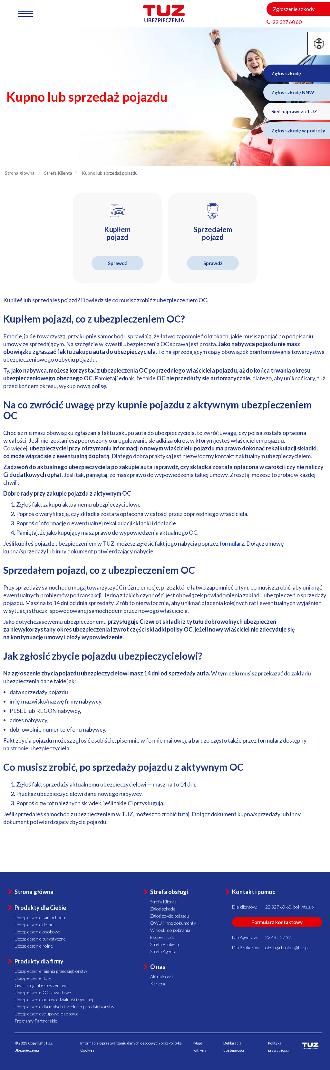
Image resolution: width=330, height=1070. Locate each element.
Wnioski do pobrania (170, 930)
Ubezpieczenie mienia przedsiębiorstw (51, 971)
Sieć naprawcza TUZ (294, 111)
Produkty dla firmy (39, 961)
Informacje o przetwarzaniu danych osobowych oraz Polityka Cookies (131, 1046)
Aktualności (161, 976)
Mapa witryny (199, 1046)
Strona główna (34, 891)
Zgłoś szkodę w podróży (298, 130)
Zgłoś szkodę (286, 73)
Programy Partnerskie (36, 1021)
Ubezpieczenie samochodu (40, 917)
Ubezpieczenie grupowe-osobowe (47, 1013)
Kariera (157, 983)
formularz (231, 543)
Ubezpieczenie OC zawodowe (43, 992)
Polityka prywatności (278, 1046)
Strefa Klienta (163, 901)
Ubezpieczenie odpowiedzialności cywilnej (54, 999)
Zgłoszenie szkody (294, 9)
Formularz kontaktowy (277, 922)
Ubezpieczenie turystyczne (40, 938)
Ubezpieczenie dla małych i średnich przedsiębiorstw (64, 1006)
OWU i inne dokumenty (173, 923)
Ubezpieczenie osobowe (37, 931)
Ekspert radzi (163, 937)
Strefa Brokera (164, 944)
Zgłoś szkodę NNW (292, 92)
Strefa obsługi (169, 891)
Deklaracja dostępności (233, 1046)
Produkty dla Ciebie (40, 907)
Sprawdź (117, 263)
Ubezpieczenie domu (34, 924)
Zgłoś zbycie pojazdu (169, 916)
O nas (157, 966)
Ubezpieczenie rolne (34, 946)
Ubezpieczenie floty (33, 978)
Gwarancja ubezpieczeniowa (42, 985)
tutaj (183, 814)
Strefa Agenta (163, 951)
